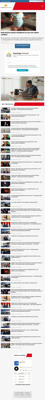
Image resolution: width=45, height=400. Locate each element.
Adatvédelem (27, 392)
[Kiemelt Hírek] (7, 6)
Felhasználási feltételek (19, 392)
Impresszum (22, 394)
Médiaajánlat (28, 394)
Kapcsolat (17, 394)
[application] (22, 88)
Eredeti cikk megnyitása (23, 45)
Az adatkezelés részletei (33, 67)
